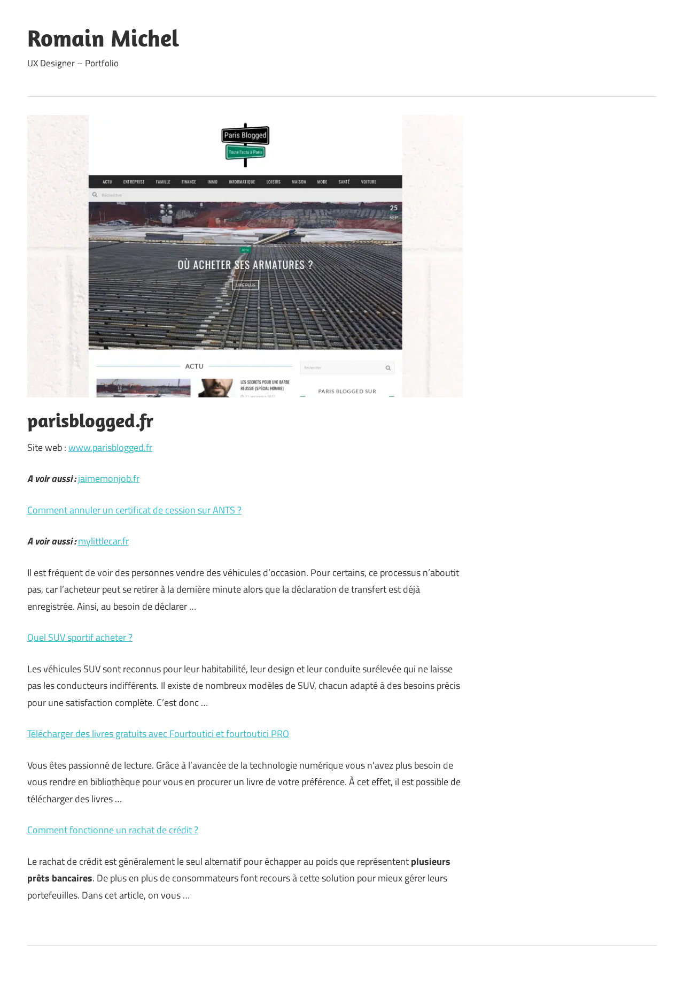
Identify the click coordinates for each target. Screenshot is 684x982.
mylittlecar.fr (103, 541)
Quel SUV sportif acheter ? (80, 637)
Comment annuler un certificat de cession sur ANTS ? (134, 510)
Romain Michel (103, 38)
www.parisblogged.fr (110, 447)
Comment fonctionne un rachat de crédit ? (112, 830)
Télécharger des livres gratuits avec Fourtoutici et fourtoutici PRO (158, 733)
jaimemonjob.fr (108, 478)
